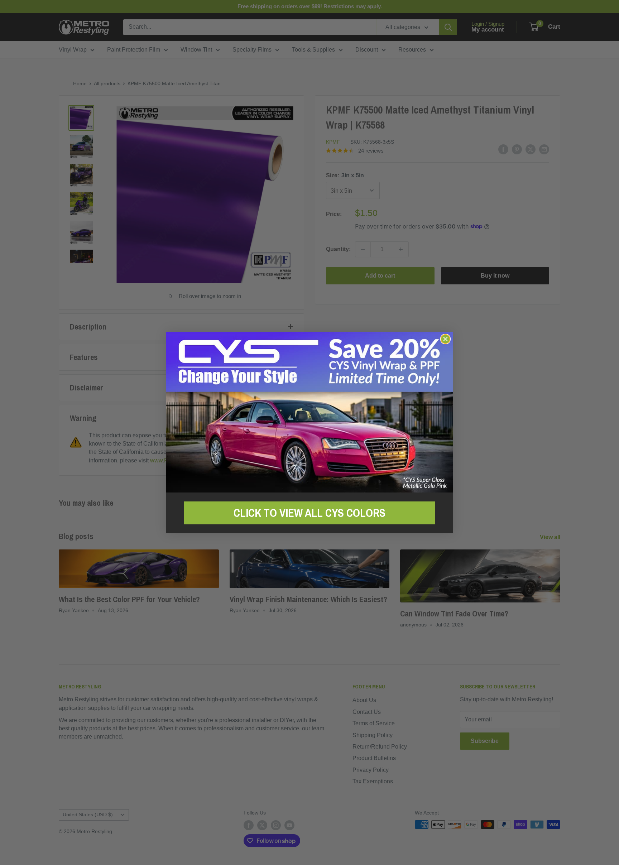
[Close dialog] (445, 339)
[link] (309, 412)
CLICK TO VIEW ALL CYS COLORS (309, 512)
